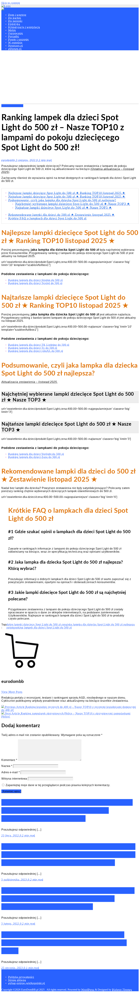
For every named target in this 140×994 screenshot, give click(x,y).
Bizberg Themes (122, 989)
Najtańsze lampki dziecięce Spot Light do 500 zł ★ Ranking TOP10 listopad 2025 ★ (66, 196)
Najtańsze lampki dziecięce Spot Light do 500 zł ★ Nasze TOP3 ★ (63, 207)
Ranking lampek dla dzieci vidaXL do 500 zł (35, 350)
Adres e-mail (10, 772)
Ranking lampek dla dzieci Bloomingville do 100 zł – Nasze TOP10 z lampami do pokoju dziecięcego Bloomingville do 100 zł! (68, 854)
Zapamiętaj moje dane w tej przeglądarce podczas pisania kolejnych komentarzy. (58, 785)
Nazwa (6, 765)
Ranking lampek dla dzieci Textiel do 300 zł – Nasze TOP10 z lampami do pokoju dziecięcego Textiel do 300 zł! (68, 898)
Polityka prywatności (21, 977)
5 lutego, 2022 (10, 923)
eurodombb (8, 160)
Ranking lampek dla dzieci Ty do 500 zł (32, 347)
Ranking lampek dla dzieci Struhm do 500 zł (35, 280)
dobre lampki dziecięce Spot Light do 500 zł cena (36, 624)
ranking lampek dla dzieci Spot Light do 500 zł (43, 627)
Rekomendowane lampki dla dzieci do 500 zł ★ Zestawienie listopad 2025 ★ (61, 214)
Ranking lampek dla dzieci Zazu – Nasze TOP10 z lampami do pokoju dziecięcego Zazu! (64, 942)
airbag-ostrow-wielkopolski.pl (26, 983)
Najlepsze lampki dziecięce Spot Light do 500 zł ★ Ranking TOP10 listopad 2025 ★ (66, 193)
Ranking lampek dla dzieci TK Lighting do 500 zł (38, 344)
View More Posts (11, 691)
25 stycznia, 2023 (12, 967)
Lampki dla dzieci (12, 105)
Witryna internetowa (14, 778)
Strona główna (17, 980)
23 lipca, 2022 (10, 835)
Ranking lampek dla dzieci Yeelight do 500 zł (36, 454)
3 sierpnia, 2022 (26, 160)
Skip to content (10, 2)
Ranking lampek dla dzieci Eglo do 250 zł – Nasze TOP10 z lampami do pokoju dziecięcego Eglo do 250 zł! (67, 810)
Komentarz (9, 760)
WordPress (87, 989)
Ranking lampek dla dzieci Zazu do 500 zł (34, 457)
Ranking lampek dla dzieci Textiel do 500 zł (35, 283)
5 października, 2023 (14, 879)
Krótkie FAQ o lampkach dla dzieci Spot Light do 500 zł (47, 218)
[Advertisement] (70, 78)
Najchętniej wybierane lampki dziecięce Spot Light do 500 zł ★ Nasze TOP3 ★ (72, 204)
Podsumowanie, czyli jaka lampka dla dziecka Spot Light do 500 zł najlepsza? (62, 200)
